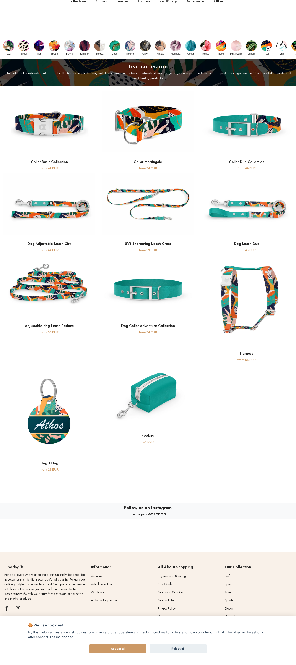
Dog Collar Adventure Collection (148, 325)
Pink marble (236, 53)
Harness (246, 353)
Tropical (130, 53)
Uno (282, 53)
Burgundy (85, 53)
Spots (24, 53)
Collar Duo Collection (246, 161)
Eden (221, 53)
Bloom (69, 53)
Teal (266, 53)
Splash (54, 53)
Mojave (160, 53)
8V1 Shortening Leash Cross (148, 243)
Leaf (9, 53)
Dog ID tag (49, 463)
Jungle (251, 53)
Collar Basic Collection (49, 161)
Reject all (178, 648)
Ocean (190, 53)
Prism (39, 53)
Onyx (145, 53)
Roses (205, 53)
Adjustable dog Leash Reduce (49, 325)
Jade (114, 53)
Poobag (147, 435)
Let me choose (61, 637)
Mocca (99, 53)
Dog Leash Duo (246, 243)
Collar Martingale (148, 161)
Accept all (118, 648)
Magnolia (175, 53)
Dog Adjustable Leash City (49, 243)
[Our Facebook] (6, 608)
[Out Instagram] (17, 608)
